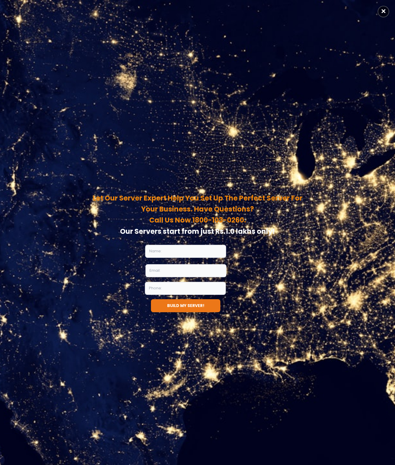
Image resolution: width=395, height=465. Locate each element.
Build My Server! (185, 305)
